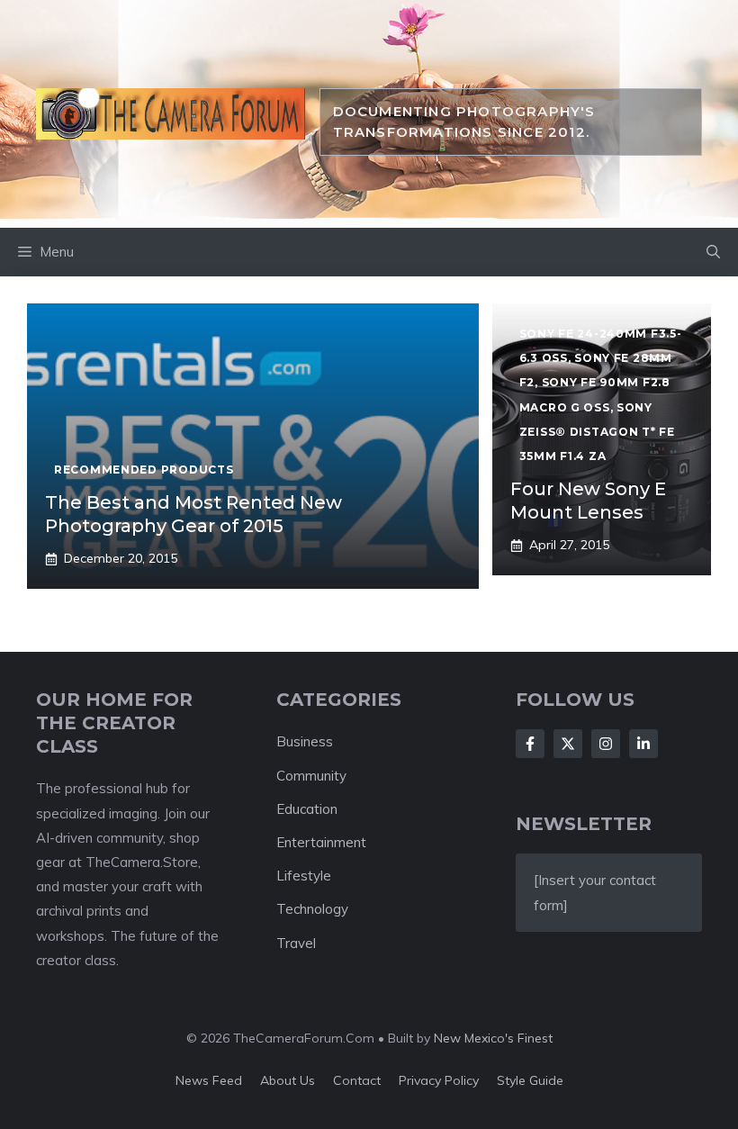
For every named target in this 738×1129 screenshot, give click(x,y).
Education (307, 808)
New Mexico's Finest (493, 1038)
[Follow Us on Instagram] (605, 743)
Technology (312, 908)
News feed (209, 1080)
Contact (357, 1080)
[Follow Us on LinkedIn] (643, 743)
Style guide (530, 1080)
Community (311, 775)
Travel (296, 943)
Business (304, 741)
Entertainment (321, 842)
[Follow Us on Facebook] (530, 743)
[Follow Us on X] (568, 743)
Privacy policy (439, 1080)
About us (287, 1080)
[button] (713, 252)
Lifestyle (303, 875)
